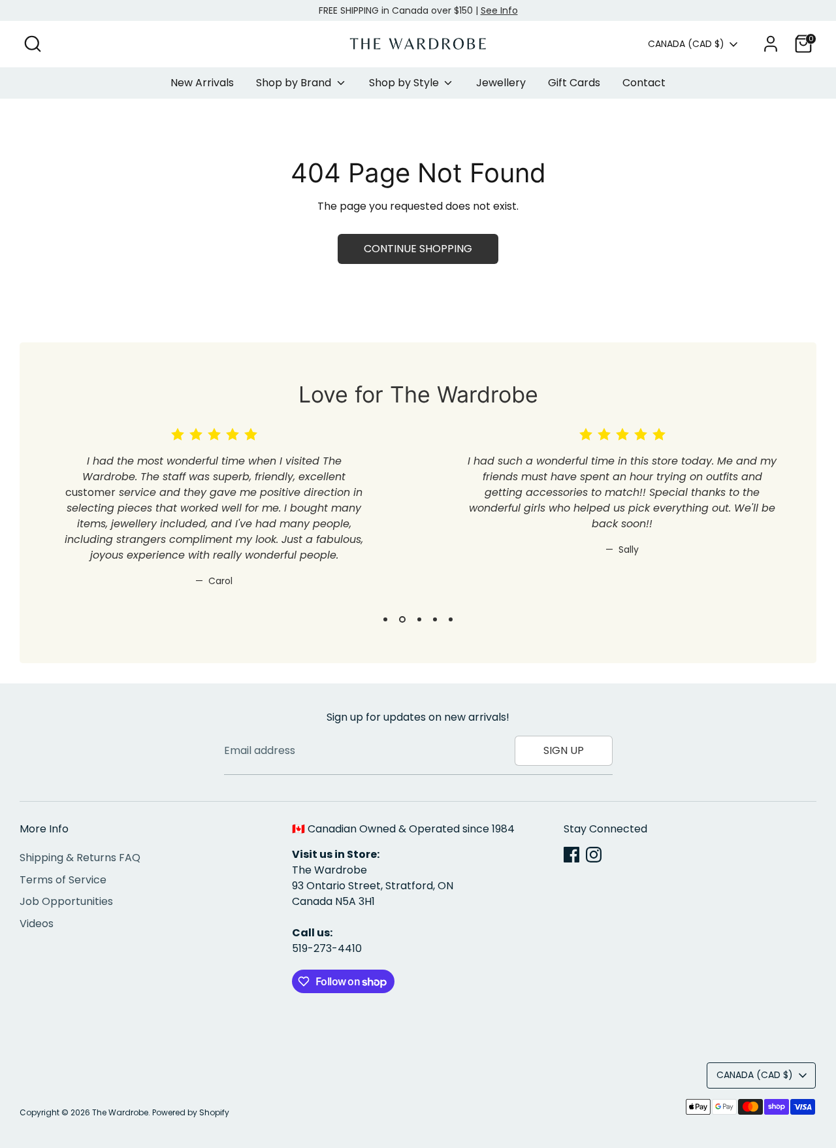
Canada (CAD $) (686, 44)
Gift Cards (574, 82)
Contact (644, 82)
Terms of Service (63, 879)
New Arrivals (202, 82)
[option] (204, 518)
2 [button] (402, 619)
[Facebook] (571, 854)
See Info (499, 10)
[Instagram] (594, 854)
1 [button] (385, 619)
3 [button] (419, 619)
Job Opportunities (66, 901)
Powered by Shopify (190, 1112)
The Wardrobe (120, 1112)
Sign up (563, 750)
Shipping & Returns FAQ (80, 857)
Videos (37, 923)
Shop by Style (405, 82)
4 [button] (435, 619)
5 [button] (451, 619)
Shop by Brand (295, 82)
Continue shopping (418, 248)
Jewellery (501, 82)
